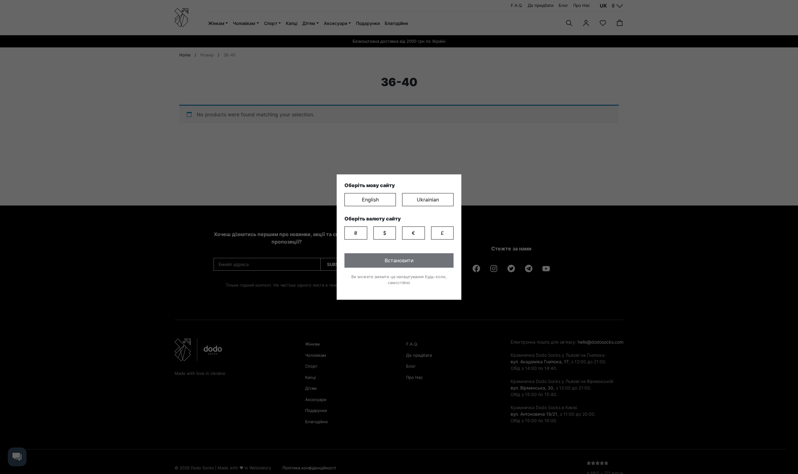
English (370, 199)
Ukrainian (428, 199)
